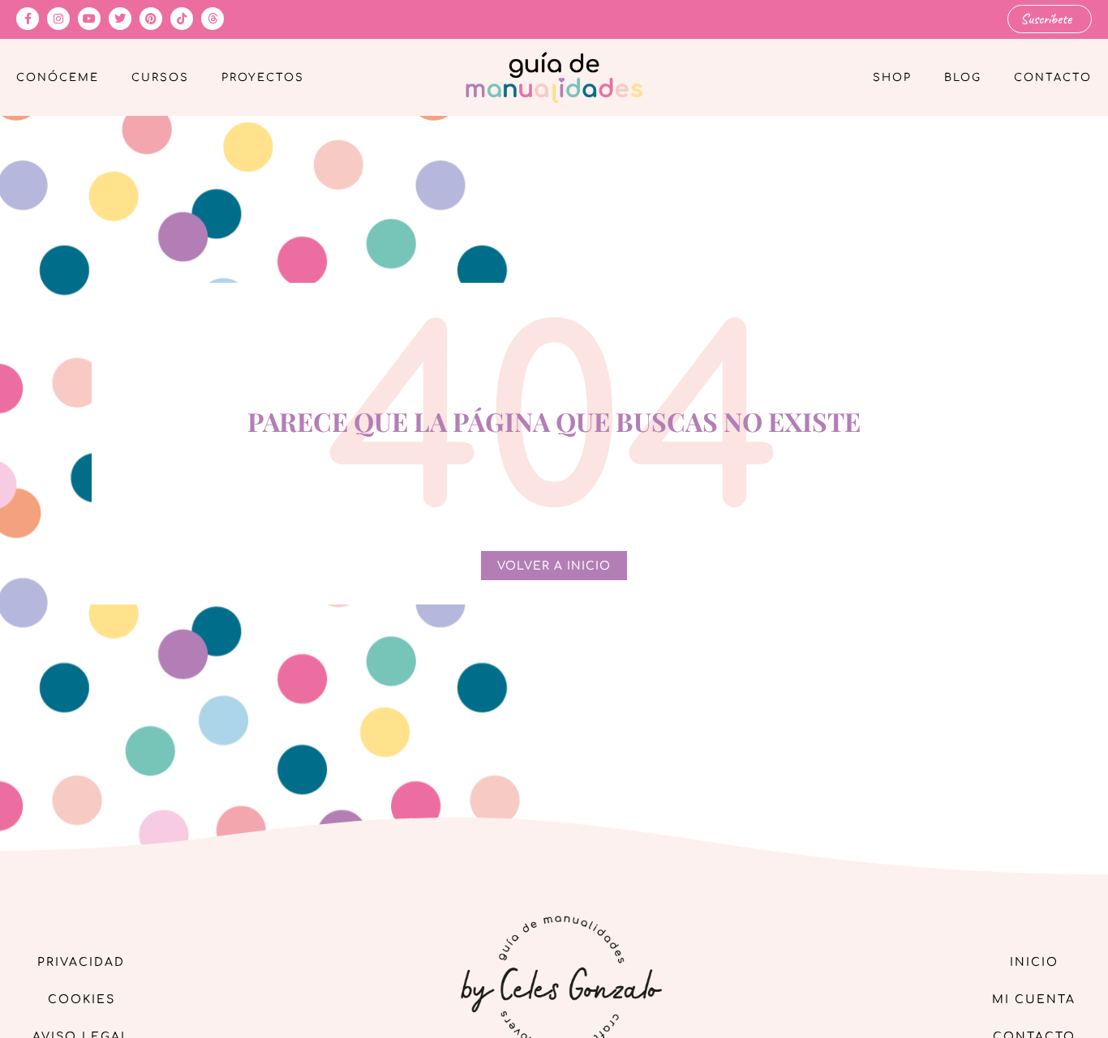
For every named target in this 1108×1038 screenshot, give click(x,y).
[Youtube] (89, 18)
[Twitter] (120, 18)
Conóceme (57, 77)
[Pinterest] (151, 18)
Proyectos (262, 77)
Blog (962, 77)
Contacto (1053, 77)
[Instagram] (58, 18)
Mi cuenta (1034, 999)
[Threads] (212, 18)
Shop (892, 77)
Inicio (1034, 962)
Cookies (81, 999)
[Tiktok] (181, 18)
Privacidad (81, 962)
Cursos (160, 77)
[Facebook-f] (27, 18)
